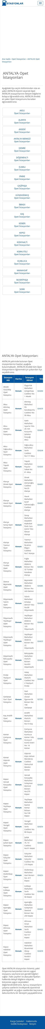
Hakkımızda (31, 1021)
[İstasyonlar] (23, 3)
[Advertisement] (22, 33)
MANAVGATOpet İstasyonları (22, 272)
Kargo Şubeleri (17, 1021)
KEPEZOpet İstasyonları (22, 234)
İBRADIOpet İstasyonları (22, 206)
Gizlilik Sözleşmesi (19, 1024)
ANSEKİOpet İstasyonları (22, 130)
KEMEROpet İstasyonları (22, 224)
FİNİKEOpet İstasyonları (22, 177)
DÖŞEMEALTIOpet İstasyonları (22, 159)
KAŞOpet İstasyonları (22, 215)
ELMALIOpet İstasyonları (22, 168)
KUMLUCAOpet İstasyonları (22, 262)
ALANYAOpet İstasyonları (22, 121)
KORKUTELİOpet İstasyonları (22, 253)
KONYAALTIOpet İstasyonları (22, 243)
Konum (18, 391)
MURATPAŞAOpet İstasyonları (22, 281)
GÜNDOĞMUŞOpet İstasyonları (22, 196)
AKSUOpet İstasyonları (22, 112)
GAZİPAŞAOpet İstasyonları (22, 187)
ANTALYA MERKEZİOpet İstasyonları (22, 140)
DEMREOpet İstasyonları (22, 149)
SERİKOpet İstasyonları (22, 290)
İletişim (32, 1024)
